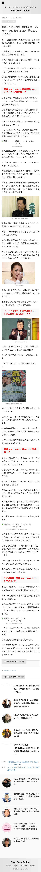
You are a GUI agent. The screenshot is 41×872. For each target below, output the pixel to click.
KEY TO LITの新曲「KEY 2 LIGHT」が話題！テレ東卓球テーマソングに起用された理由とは (26, 826)
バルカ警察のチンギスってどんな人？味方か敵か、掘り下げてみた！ (26, 781)
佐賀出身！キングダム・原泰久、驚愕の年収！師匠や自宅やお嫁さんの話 (26, 733)
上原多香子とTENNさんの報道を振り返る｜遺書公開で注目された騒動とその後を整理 (26, 703)
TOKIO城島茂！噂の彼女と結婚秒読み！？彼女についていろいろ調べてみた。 (26, 689)
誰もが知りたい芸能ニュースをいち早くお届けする (20, 865)
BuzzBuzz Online (20, 10)
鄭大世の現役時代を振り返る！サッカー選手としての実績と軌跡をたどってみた (26, 796)
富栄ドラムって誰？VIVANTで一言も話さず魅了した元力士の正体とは (26, 811)
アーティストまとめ (10, 670)
